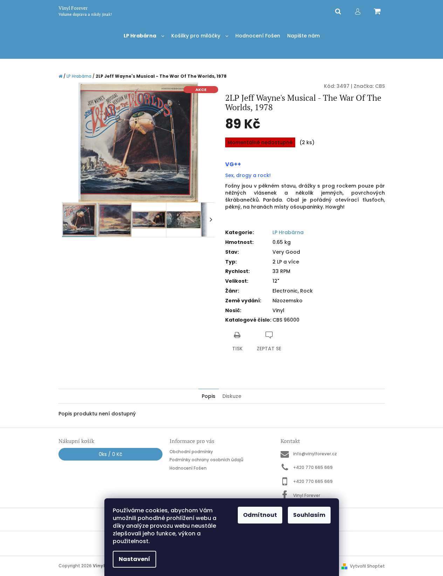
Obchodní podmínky (191, 452)
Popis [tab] (208, 396)
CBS (380, 86)
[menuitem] (144, 36)
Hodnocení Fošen (188, 468)
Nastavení (134, 559)
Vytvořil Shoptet (367, 566)
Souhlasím (309, 515)
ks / (110, 454)
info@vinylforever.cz (315, 454)
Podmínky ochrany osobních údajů (206, 460)
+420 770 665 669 (313, 467)
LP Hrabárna (288, 232)
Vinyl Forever (306, 495)
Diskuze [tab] (231, 396)
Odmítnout (260, 515)
